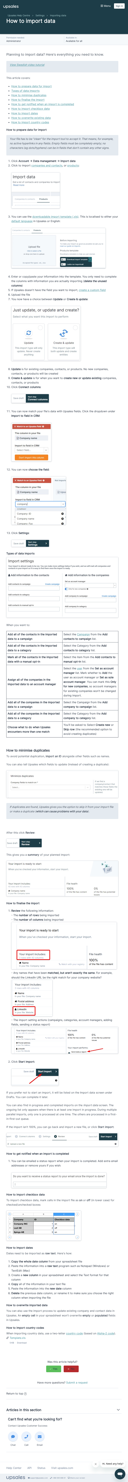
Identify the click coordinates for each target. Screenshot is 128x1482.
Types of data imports (25, 90)
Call (26, 1444)
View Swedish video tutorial (27, 64)
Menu (107, 5)
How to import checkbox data (30, 108)
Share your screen (77, 1478)
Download (21, 1342)
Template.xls (18, 1337)
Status (41, 1468)
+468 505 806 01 (59, 1478)
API (29, 1468)
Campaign (83, 634)
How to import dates (24, 113)
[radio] (53, 1369)
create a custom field (92, 290)
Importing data (58, 15)
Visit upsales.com (62, 1468)
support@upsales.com (39, 1478)
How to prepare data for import (31, 86)
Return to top (14, 1393)
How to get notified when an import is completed (42, 104)
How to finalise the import (27, 99)
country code (74, 1333)
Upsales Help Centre (19, 15)
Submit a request (77, 1382)
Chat (13, 1444)
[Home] (10, 7)
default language (21, 221)
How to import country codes (30, 122)
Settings (40, 15)
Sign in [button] (119, 5)
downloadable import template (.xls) (55, 216)
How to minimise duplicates (28, 95)
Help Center (14, 1468)
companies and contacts (46, 165)
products (73, 165)
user (79, 668)
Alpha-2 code (105, 1333)
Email (39, 1444)
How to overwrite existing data (31, 117)
